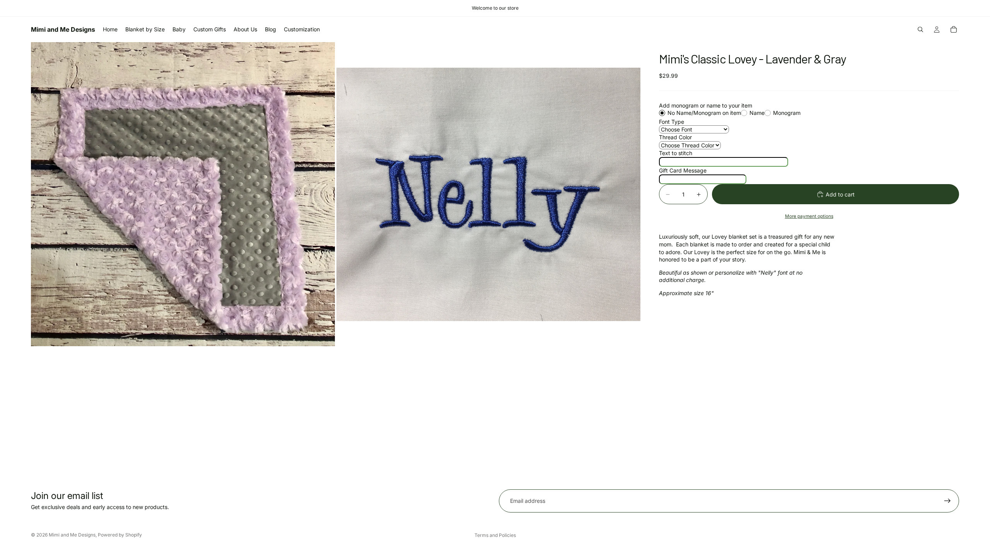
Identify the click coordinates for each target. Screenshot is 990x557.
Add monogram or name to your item (705, 105)
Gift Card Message (683, 170)
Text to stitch (675, 153)
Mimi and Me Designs (72, 535)
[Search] (920, 29)
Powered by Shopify (120, 535)
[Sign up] (947, 501)
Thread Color (675, 137)
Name (757, 112)
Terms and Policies (495, 535)
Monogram (787, 112)
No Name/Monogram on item (704, 112)
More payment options (809, 216)
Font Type (671, 121)
